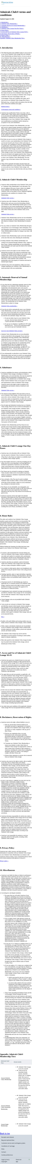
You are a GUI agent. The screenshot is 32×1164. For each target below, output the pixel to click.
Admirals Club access (7, 198)
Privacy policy (4, 861)
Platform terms (5, 106)
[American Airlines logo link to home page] (7, 2)
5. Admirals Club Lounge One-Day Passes (11, 28)
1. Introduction (4, 22)
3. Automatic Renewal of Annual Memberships (12, 25)
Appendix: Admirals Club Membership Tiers (12, 38)
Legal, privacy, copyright (5, 1160)
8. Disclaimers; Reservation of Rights (10, 33)
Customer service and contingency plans (13, 1143)
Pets (2, 617)
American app (18, 1160)
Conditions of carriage (8, 1146)
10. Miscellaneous (5, 36)
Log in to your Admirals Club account (11, 331)
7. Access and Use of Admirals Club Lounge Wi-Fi (14, 32)
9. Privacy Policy (4, 35)
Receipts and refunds (7, 1137)
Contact (3, 1152)
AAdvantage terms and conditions (10, 109)
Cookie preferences (7, 1155)
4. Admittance (4, 27)
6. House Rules (4, 30)
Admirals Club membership (9, 306)
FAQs (2, 1149)
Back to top (5, 1133)
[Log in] (23, 3)
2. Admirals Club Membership (8, 23)
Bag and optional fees (7, 1140)
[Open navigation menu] (28, 3)
